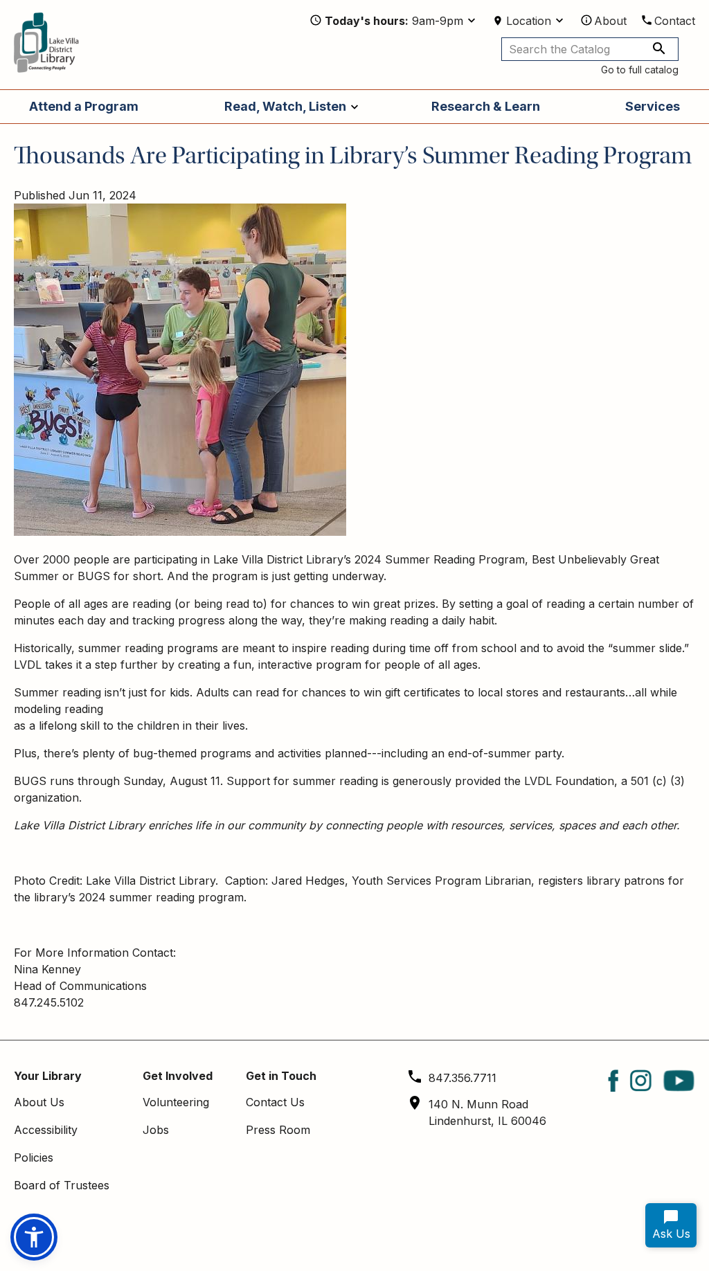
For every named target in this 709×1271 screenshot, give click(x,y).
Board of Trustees (61, 1185)
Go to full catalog (640, 69)
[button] (34, 1237)
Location (528, 21)
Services (652, 106)
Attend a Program (83, 106)
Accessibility (46, 1130)
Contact (674, 21)
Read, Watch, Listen (285, 106)
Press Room (278, 1130)
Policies (33, 1157)
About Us (39, 1102)
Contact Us (275, 1102)
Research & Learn (485, 106)
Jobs (156, 1130)
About (610, 21)
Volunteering (176, 1102)
